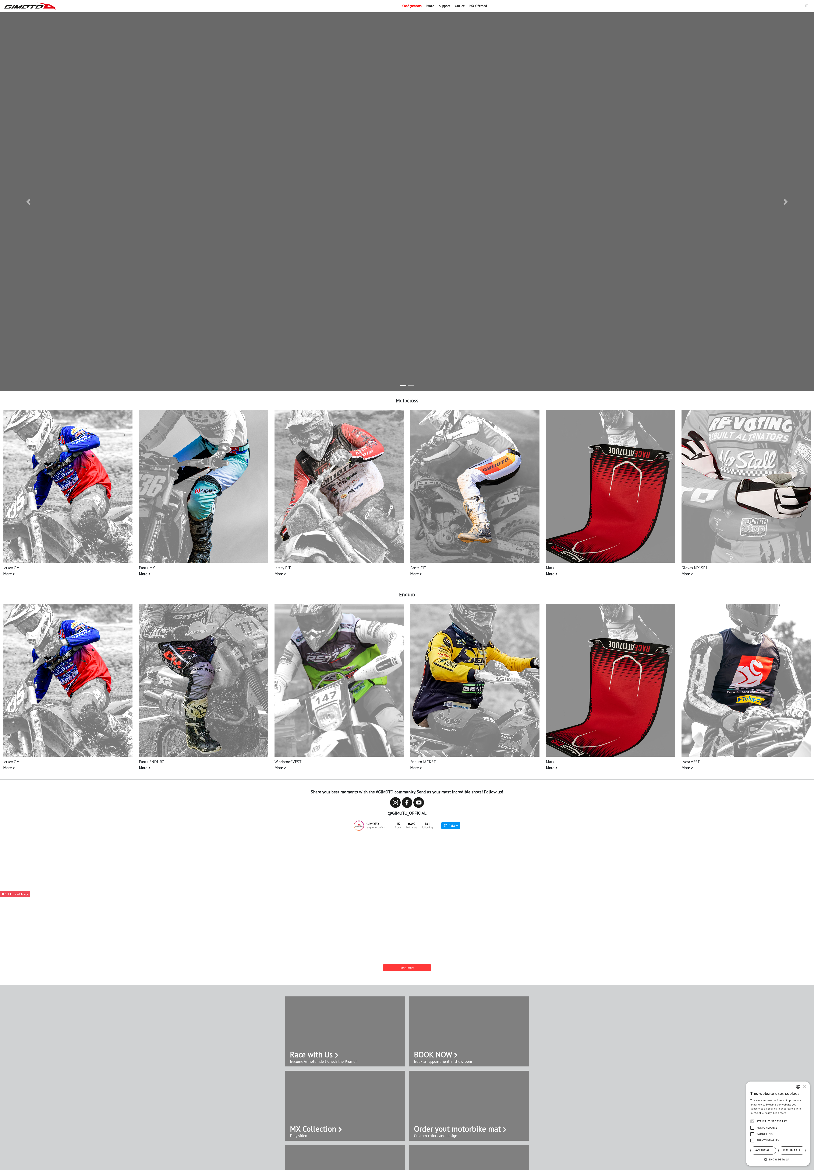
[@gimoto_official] (359, 825)
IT (806, 6)
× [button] (804, 1086)
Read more (779, 1112)
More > (9, 573)
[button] (28, 201)
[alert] (778, 1124)
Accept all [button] (763, 1150)
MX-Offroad (478, 6)
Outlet (460, 6)
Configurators (412, 6)
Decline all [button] (791, 1150)
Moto (430, 6)
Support (444, 6)
